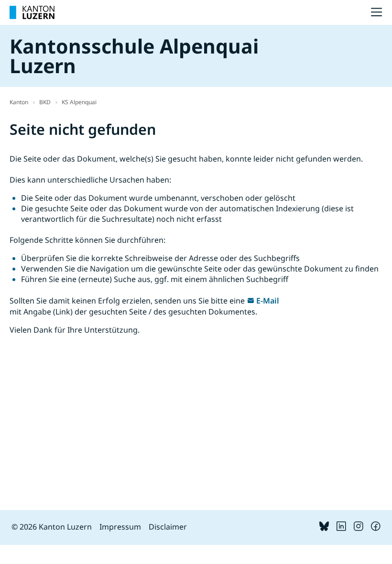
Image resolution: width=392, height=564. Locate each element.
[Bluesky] (324, 528)
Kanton (19, 102)
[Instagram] (358, 528)
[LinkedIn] (341, 528)
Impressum (120, 526)
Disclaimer (168, 526)
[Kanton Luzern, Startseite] (32, 12)
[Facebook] (376, 528)
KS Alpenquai (79, 102)
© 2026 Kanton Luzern (51, 526)
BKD (45, 102)
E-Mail (267, 300)
